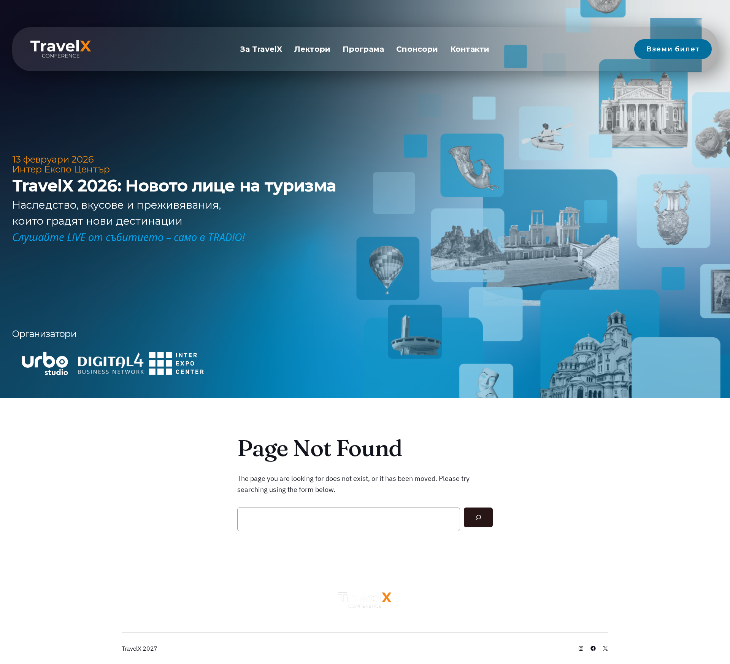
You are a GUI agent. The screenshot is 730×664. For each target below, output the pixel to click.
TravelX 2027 (139, 648)
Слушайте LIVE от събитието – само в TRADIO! (128, 237)
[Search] (478, 517)
